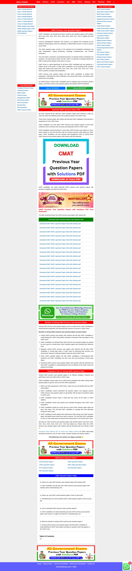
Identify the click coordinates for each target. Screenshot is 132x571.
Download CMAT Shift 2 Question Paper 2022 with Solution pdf (60, 244)
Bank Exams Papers (103, 14)
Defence (45, 2)
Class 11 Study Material (25, 21)
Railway (87, 2)
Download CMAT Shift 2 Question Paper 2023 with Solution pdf (60, 236)
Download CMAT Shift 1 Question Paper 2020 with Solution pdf (60, 256)
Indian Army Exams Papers (105, 28)
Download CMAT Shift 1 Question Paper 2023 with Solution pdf (60, 232)
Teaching (101, 2)
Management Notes (23, 98)
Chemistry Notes (22, 90)
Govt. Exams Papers (105, 7)
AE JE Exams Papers (104, 9)
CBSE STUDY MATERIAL (26, 7)
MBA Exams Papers (103, 38)
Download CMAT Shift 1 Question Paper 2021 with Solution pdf (60, 248)
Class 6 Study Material (24, 9)
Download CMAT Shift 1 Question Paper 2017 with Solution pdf (60, 280)
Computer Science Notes (25, 88)
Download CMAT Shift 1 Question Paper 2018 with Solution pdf (60, 272)
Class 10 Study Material (25, 19)
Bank (38, 2)
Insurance (60, 2)
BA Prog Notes (22, 107)
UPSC (109, 2)
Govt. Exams (22, 2)
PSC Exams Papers (103, 52)
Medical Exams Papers (104, 40)
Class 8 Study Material (24, 14)
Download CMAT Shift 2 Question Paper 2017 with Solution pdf (60, 284)
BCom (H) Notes (22, 102)
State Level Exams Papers (105, 62)
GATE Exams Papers (103, 26)
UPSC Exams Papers (103, 67)
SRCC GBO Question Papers (77, 465)
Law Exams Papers (103, 35)
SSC (93, 2)
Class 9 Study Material (24, 16)
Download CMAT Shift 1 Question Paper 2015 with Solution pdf (60, 296)
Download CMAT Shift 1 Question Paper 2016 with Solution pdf (60, 288)
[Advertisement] (66, 15)
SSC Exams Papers (103, 59)
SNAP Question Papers (75, 462)
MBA (73, 2)
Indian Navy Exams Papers (105, 31)
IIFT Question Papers (46, 468)
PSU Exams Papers (103, 54)
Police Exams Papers (104, 45)
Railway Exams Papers (104, 57)
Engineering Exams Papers (106, 19)
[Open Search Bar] (114, 2)
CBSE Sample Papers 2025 (26, 28)
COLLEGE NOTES (26, 85)
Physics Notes (22, 95)
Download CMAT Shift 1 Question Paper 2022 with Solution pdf (60, 240)
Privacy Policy (47, 564)
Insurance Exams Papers (105, 33)
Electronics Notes (23, 100)
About (39, 564)
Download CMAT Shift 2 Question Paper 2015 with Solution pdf (60, 301)
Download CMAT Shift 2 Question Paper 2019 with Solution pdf (60, 268)
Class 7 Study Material (24, 12)
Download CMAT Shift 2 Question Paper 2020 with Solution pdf (60, 260)
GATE (53, 2)
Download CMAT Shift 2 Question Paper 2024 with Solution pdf (60, 228)
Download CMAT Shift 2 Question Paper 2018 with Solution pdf (60, 276)
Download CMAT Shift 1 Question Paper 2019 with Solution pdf (60, 264)
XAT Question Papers (75, 468)
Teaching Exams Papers (105, 64)
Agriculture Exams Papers (105, 12)
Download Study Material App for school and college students (59, 431)
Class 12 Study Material (25, 24)
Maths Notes (21, 93)
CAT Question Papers (46, 462)
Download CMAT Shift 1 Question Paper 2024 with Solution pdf (60, 223)
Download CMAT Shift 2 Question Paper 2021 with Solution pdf (60, 252)
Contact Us (91, 564)
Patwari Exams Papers (104, 43)
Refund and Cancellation (78, 564)
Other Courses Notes (24, 110)
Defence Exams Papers (104, 16)
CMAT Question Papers (46, 465)
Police (80, 2)
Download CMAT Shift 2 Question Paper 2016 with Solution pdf (60, 292)
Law (68, 2)
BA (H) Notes (21, 105)
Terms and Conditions (61, 564)
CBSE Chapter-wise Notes (25, 26)
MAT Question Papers (46, 471)
